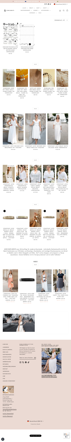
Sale (40, 13)
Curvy (45, 8)
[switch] (66, 437)
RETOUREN (6, 364)
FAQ (4, 378)
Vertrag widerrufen (35, 435)
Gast (38, 8)
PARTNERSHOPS (7, 354)
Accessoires (45, 10)
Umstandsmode (25, 10)
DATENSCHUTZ (7, 373)
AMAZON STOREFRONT (9, 381)
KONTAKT (5, 369)
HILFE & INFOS (7, 359)
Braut (31, 8)
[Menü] (69, 433)
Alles (24, 8)
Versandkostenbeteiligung (9, 409)
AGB (4, 376)
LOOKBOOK (6, 347)
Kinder (36, 10)
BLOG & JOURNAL (7, 349)
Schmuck (33, 13)
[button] (2, 439)
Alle (35, 64)
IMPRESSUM (6, 371)
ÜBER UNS (5, 352)
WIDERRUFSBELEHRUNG (9, 366)
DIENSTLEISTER (7, 357)
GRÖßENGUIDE (7, 361)
